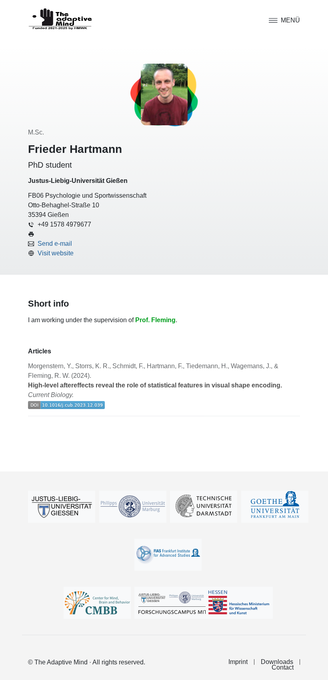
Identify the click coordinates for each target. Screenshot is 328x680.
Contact (283, 667)
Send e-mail (55, 243)
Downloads (277, 662)
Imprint (238, 662)
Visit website (56, 253)
